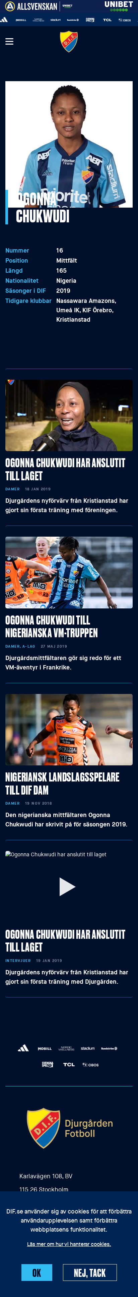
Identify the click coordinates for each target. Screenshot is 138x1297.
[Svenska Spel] (84, 20)
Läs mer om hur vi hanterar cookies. (69, 1244)
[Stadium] (50, 20)
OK (36, 1272)
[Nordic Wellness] (32, 20)
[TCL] (101, 20)
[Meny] (9, 41)
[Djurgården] (69, 41)
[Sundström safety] (67, 20)
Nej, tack (90, 1272)
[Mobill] (15, 20)
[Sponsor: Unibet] (119, 5)
